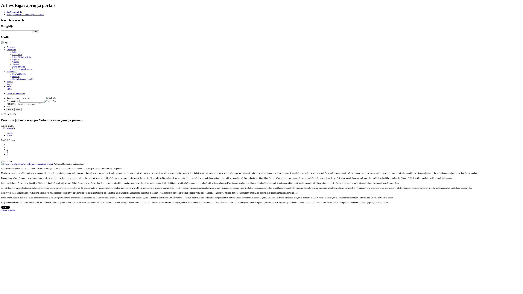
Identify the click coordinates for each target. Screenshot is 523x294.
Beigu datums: (13, 101)
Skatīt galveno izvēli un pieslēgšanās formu (25, 14)
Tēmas (9, 89)
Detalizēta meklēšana (16, 93)
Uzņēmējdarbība (19, 74)
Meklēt (35, 32)
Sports (9, 84)
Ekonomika (11, 72)
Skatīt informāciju (14, 12)
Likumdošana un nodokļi (23, 79)
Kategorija (11, 104)
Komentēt (7, 128)
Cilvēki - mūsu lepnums (22, 69)
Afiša (9, 86)
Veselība (15, 62)
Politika (15, 52)
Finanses (15, 76)
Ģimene (15, 64)
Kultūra (10, 81)
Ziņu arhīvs (11, 47)
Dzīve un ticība (18, 67)
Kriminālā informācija (21, 57)
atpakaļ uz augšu (8, 210)
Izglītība (15, 59)
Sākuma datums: (14, 98)
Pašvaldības (17, 54)
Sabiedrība (11, 49)
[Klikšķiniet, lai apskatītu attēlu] (27, 164)
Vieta (9, 106)
